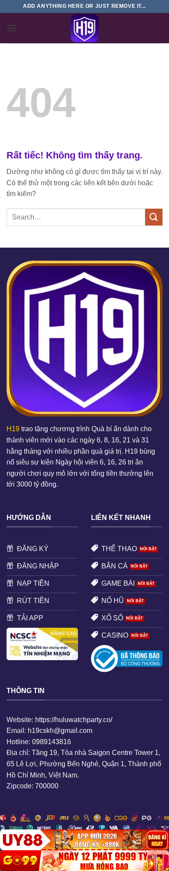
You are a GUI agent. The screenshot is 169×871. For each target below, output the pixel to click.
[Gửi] (153, 217)
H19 (13, 428)
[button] (11, 28)
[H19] (84, 28)
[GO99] (84, 860)
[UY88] (84, 839)
